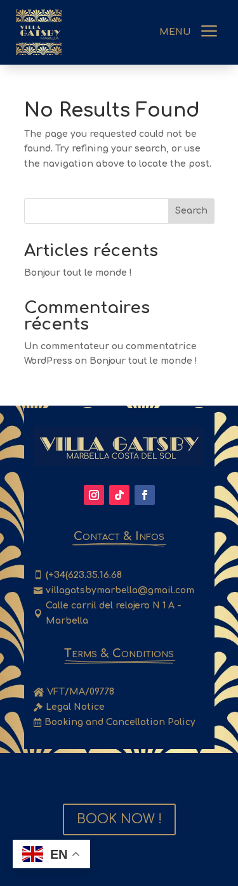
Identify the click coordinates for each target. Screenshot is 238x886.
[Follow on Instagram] (94, 495)
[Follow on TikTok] (119, 495)
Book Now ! (119, 819)
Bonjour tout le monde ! (78, 273)
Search (191, 210)
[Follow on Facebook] (145, 495)
